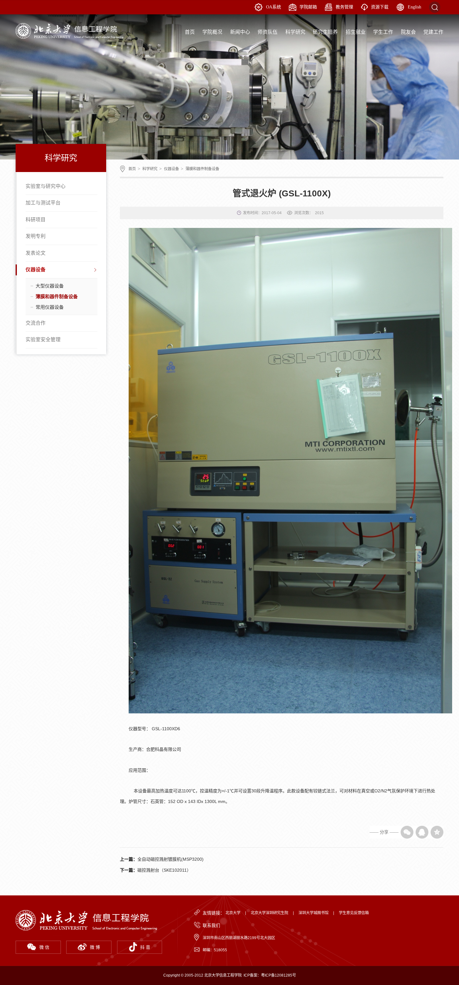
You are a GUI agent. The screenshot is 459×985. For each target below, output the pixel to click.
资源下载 (379, 7)
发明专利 (36, 236)
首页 (132, 169)
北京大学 (232, 913)
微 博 (95, 947)
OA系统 (273, 7)
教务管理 (344, 7)
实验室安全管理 (43, 339)
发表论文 (36, 253)
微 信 (44, 947)
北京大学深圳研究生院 (269, 913)
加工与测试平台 (43, 202)
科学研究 (149, 169)
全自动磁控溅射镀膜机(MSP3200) (170, 859)
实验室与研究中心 (46, 186)
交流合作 (36, 323)
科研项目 (36, 219)
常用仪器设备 (50, 307)
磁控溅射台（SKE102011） (164, 870)
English (414, 7)
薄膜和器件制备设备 (57, 296)
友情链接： (214, 912)
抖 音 (145, 947)
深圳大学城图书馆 (313, 913)
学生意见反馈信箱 (354, 913)
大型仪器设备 (50, 285)
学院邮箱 (308, 7)
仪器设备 (36, 269)
